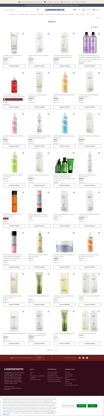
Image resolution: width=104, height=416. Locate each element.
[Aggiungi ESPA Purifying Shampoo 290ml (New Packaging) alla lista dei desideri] (48, 233)
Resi (31, 374)
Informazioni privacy (53, 376)
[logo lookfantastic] (55, 10)
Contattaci (33, 377)
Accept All (92, 405)
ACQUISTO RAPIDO (14, 66)
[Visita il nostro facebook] (80, 358)
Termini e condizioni (53, 372)
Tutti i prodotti (68, 383)
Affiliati (67, 377)
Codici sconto (68, 376)
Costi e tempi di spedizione (37, 376)
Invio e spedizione (52, 374)
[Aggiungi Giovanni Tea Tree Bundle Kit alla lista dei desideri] (99, 311)
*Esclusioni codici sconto (54, 379)
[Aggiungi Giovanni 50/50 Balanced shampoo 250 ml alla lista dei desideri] (99, 114)
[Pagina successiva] (56, 350)
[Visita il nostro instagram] (83, 358)
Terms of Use (5, 414)
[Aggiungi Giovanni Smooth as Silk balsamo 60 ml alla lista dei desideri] (23, 311)
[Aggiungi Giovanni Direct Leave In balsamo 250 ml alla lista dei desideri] (48, 34)
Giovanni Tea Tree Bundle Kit (87, 333)
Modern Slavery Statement (54, 381)
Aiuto (31, 372)
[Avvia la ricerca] (37, 9)
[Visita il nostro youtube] (87, 358)
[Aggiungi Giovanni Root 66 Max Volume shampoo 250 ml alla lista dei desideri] (23, 274)
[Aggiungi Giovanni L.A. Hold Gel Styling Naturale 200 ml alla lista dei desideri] (23, 34)
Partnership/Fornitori (70, 379)
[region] (52, 406)
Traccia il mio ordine (35, 379)
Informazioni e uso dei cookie (55, 377)
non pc (52, 22)
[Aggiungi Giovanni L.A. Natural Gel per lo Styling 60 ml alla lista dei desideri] (48, 73)
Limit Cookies (81, 405)
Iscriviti (39, 357)
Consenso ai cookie (9, 386)
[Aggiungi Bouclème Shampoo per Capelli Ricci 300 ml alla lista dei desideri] (23, 153)
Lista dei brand (69, 374)
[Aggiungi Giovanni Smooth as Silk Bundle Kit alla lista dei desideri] (99, 274)
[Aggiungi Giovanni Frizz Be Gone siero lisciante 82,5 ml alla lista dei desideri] (99, 153)
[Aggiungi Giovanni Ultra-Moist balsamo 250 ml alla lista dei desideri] (48, 274)
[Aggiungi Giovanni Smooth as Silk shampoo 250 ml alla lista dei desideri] (48, 153)
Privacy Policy (50, 413)
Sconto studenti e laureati (71, 385)
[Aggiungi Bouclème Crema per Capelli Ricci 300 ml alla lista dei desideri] (23, 114)
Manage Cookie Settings (69, 405)
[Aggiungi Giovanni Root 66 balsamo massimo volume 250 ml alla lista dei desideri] (74, 192)
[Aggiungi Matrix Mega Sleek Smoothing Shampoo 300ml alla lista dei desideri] (23, 192)
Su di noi (67, 372)
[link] (86, 9)
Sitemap (67, 381)
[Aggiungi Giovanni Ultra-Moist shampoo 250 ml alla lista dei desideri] (74, 311)
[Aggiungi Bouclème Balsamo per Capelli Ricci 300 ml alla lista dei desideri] (74, 73)
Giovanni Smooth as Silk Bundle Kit (89, 296)
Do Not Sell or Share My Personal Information (12, 389)
